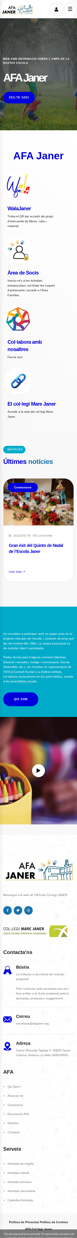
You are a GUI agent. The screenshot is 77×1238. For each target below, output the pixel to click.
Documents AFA (18, 1114)
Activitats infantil (18, 1173)
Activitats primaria (19, 1182)
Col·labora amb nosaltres (24, 345)
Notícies (12, 1123)
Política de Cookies (54, 1222)
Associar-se (15, 1095)
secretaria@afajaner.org (32, 1023)
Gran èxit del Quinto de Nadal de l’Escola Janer (36, 548)
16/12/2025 (20, 535)
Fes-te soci (19, 97)
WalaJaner (19, 208)
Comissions (22, 487)
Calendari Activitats (20, 1200)
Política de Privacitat (24, 1222)
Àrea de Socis (22, 273)
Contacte (13, 1132)
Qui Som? (14, 1086)
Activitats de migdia (20, 1163)
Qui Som (21, 699)
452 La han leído (42, 535)
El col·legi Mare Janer (31, 404)
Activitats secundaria (21, 1191)
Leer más (15, 571)
